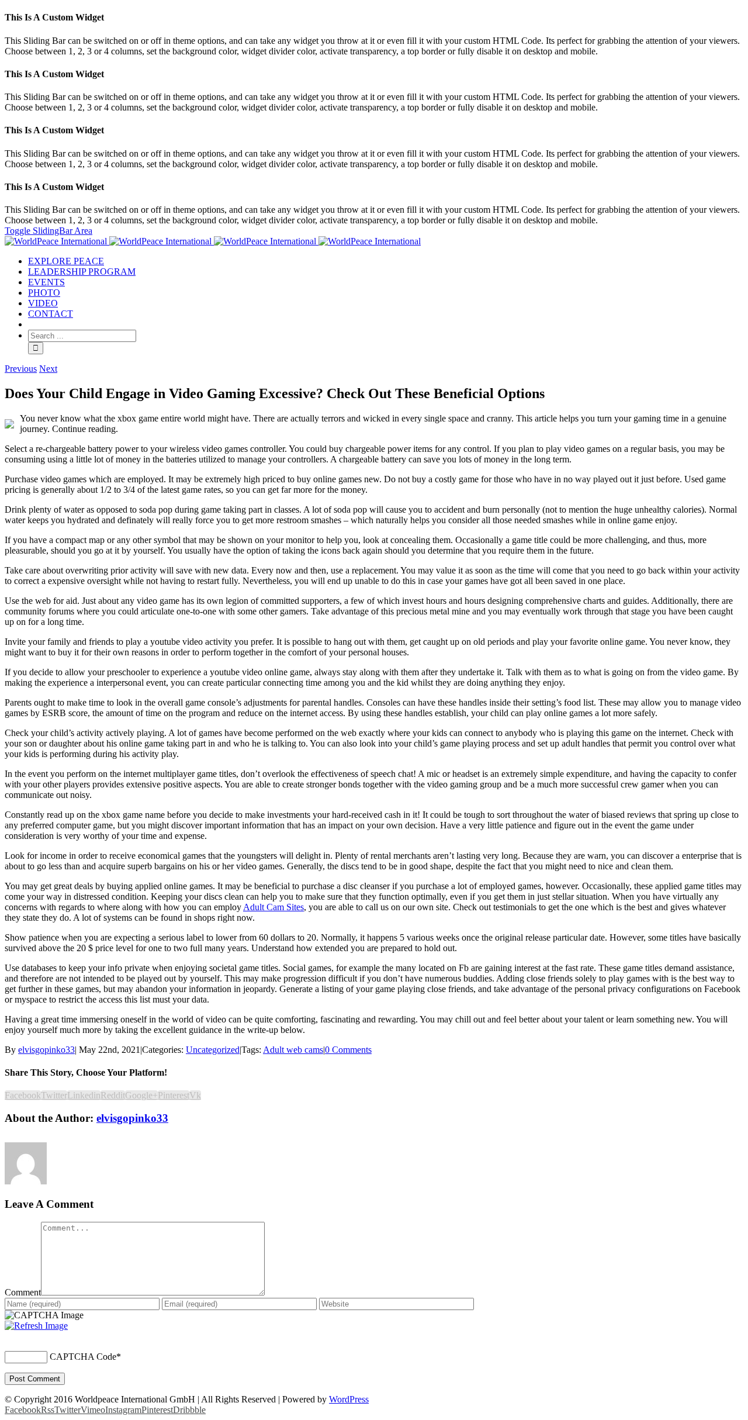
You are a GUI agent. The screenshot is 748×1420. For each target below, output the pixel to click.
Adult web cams (293, 1050)
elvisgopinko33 (46, 1050)
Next (48, 369)
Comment (23, 1292)
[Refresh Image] (36, 1326)
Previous (21, 369)
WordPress (349, 1399)
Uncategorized (213, 1050)
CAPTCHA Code (83, 1357)
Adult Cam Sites (273, 907)
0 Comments (348, 1050)
